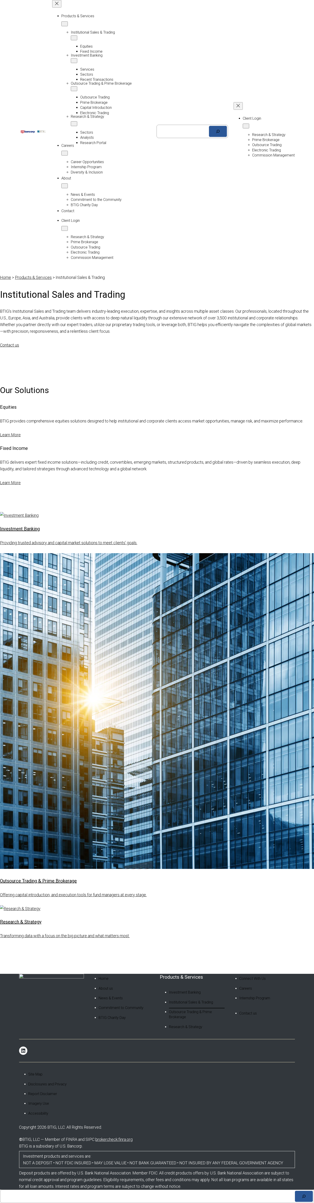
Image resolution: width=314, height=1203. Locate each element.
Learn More (10, 434)
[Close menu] (56, 4)
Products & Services (33, 277)
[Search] (218, 131)
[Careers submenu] (64, 153)
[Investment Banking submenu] (74, 60)
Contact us (9, 345)
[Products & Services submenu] (64, 23)
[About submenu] (64, 185)
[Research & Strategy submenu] (74, 123)
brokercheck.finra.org (114, 1139)
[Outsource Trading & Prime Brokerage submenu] (74, 88)
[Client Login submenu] (64, 228)
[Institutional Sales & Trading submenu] (74, 37)
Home (5, 277)
